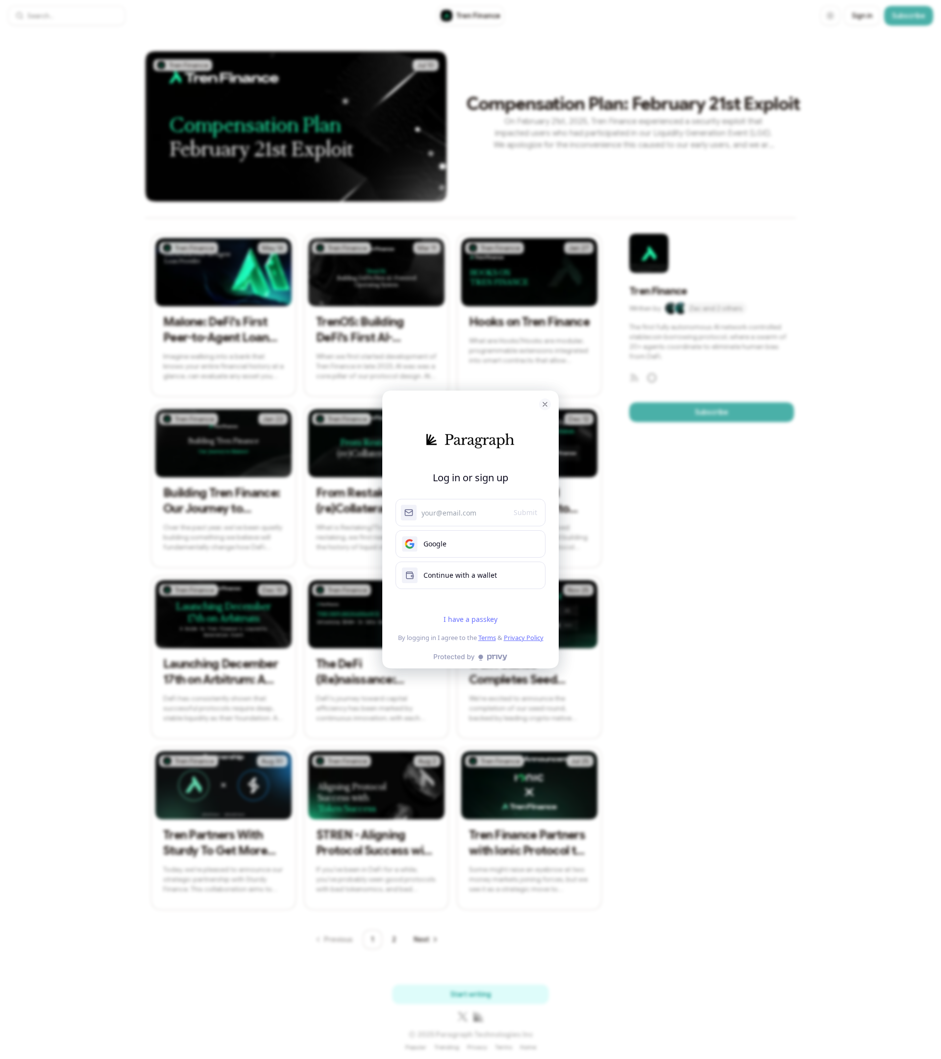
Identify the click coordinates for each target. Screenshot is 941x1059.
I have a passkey (470, 619)
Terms (487, 637)
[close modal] (545, 404)
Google (434, 543)
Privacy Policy (524, 637)
